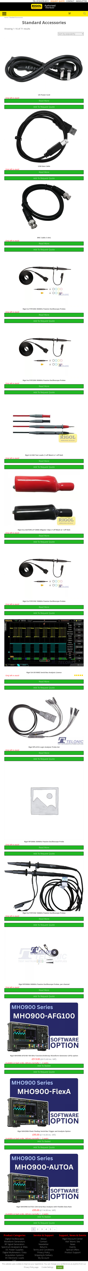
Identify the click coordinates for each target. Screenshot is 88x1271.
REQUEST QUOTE (58, 1)
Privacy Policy (43, 1252)
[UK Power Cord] (44, 65)
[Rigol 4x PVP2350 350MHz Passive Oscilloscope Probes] (44, 350)
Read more (44, 100)
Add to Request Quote (44, 106)
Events (73, 1247)
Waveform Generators (14, 1241)
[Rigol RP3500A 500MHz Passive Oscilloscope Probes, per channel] (44, 954)
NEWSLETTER (81, 1)
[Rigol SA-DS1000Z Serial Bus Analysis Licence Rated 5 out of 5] (44, 643)
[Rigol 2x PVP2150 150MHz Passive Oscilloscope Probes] (44, 571)
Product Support (73, 1252)
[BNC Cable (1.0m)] (44, 208)
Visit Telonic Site (72, 1241)
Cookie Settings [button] (47, 1267)
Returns (43, 1247)
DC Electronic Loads (14, 1257)
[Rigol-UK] (44, 6)
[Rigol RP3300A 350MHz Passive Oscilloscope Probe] (44, 800)
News (72, 1244)
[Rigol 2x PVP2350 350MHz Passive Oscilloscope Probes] (44, 279)
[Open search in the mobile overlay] (84, 13)
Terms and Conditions (43, 1249)
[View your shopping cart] (70, 13)
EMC (14, 1260)
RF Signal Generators (14, 1244)
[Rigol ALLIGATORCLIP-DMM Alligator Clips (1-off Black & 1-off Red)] (44, 498)
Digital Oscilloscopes (14, 1238)
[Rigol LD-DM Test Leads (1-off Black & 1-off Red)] (44, 423)
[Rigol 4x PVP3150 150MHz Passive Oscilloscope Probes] (44, 883)
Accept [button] (60, 1267)
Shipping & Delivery (43, 1255)
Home (6, 17)
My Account (43, 1257)
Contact (43, 1241)
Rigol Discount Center (72, 1238)
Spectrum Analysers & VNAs (14, 1247)
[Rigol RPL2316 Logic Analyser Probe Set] (44, 717)
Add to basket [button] (44, 1065)
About (43, 1238)
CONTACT (70, 1)
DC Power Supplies (14, 1249)
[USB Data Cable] (44, 136)
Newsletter (44, 1244)
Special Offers (72, 1249)
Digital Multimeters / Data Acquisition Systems (14, 1253)
